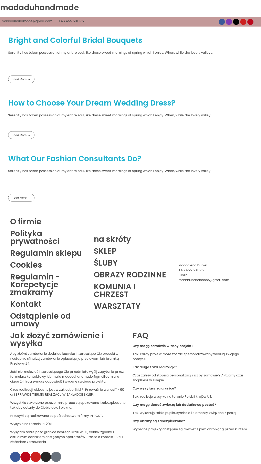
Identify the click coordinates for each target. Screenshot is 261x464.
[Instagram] (229, 22)
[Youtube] (243, 22)
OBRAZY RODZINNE (130, 274)
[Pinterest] (250, 22)
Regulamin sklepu (46, 253)
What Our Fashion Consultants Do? (74, 158)
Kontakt (26, 304)
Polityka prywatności (35, 237)
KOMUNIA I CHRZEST (114, 290)
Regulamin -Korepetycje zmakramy (35, 284)
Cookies (26, 264)
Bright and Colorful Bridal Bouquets (75, 40)
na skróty (112, 239)
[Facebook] (222, 22)
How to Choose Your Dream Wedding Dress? (91, 103)
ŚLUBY (106, 262)
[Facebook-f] (15, 457)
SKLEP (105, 251)
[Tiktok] (236, 22)
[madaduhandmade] (20, 44)
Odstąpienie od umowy (40, 319)
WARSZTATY (117, 306)
